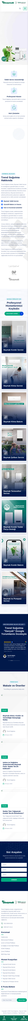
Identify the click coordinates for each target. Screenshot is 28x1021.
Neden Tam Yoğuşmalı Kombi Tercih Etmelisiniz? (13, 812)
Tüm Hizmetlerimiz (12, 313)
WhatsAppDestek (14, 1019)
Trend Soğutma (11, 731)
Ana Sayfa (4, 1019)
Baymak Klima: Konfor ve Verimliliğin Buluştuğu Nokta (13, 718)
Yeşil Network (21, 1013)
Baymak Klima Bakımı (13, 422)
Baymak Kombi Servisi (13, 350)
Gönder (14, 879)
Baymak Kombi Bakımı (13, 565)
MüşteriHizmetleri (24, 1019)
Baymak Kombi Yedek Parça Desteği (13, 528)
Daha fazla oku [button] (7, 651)
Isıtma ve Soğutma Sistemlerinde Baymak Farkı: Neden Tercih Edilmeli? (12, 766)
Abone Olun (22, 1000)
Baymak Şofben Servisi (14, 457)
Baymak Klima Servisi (13, 386)
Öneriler (4, 710)
